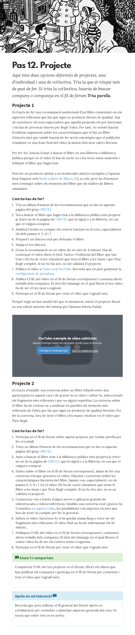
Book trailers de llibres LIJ (58, 179)
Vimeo (47, 269)
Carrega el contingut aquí (53, 350)
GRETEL (46, 209)
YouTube (64, 269)
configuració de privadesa (35, 274)
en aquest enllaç (44, 508)
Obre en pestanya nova (85, 350)
